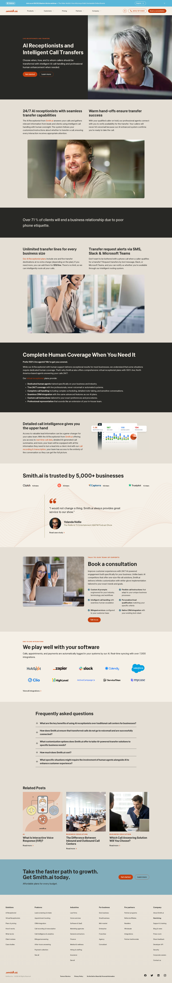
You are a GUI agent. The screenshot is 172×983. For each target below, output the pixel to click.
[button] (86, 723)
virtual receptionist (35, 378)
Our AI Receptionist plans (34, 259)
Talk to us (94, 620)
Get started (30, 74)
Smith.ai (49, 121)
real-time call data (44, 440)
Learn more (46, 74)
